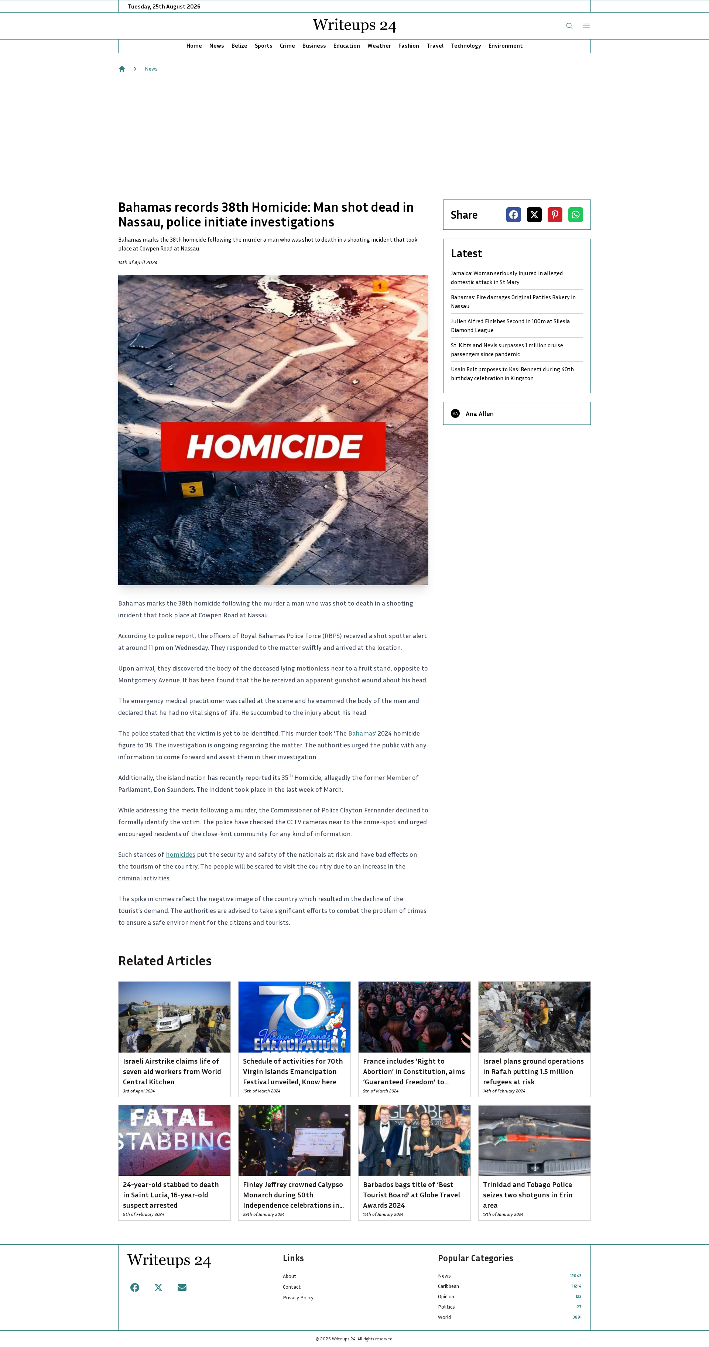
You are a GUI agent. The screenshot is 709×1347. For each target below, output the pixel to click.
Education (346, 45)
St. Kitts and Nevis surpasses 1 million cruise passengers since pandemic (507, 349)
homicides (180, 854)
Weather (379, 45)
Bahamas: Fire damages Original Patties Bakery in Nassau (513, 301)
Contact (292, 1286)
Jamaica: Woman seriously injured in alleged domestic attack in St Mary (507, 277)
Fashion (408, 45)
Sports (264, 45)
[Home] (122, 68)
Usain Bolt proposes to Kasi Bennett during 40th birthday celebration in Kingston (512, 373)
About (290, 1276)
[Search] (569, 26)
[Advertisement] (354, 136)
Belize (239, 45)
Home (194, 45)
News (216, 45)
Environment (506, 45)
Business (314, 45)
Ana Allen (480, 413)
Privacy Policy (298, 1297)
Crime (287, 45)
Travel (435, 45)
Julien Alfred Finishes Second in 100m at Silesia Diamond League (510, 325)
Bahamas (361, 733)
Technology (466, 45)
